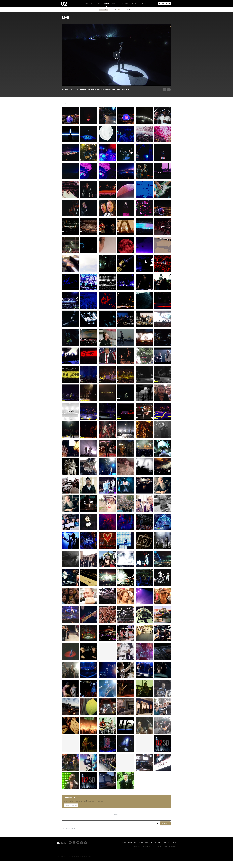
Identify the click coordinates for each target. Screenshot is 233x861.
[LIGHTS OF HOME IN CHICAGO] (107, 326)
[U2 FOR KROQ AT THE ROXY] (162, 437)
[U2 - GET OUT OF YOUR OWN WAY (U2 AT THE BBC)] (125, 327)
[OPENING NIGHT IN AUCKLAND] (88, 511)
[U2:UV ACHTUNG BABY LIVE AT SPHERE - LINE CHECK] (144, 160)
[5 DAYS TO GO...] (88, 271)
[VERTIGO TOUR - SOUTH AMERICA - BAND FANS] (162, 714)
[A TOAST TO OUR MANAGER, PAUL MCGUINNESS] (70, 474)
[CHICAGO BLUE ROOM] (70, 585)
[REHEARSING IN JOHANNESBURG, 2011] (144, 493)
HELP (165, 846)
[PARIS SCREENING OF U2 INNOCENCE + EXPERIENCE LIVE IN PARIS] (144, 363)
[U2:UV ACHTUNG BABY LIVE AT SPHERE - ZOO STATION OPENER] (162, 216)
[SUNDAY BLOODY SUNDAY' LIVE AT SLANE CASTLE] (162, 677)
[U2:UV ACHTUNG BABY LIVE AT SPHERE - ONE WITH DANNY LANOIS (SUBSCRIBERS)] (144, 123)
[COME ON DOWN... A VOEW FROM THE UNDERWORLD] (88, 585)
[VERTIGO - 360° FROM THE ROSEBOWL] (88, 548)
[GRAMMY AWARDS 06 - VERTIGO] (88, 770)
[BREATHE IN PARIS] (125, 622)
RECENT (104, 9)
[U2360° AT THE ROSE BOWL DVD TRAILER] (162, 530)
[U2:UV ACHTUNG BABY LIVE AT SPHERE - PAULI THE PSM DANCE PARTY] (107, 160)
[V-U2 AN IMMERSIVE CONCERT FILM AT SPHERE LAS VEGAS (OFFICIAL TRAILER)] (70, 142)
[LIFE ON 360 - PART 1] (125, 641)
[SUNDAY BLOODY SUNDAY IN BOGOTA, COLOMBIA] (88, 345)
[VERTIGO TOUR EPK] (88, 659)
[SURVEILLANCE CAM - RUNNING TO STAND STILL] (70, 567)
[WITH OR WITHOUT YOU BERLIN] (70, 622)
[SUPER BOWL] (125, 733)
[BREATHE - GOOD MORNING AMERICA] (162, 733)
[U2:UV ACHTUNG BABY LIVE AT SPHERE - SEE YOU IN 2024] (70, 197)
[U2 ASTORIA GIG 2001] (162, 770)
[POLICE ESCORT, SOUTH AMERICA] (70, 714)
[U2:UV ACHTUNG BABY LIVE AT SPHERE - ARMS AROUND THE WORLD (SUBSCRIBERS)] (107, 142)
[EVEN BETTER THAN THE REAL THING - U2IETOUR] (70, 456)
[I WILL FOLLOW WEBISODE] (125, 659)
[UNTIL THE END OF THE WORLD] (70, 326)
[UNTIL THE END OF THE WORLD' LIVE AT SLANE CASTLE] (70, 696)
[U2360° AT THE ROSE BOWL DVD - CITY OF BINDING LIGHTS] (144, 530)
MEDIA (141, 842)
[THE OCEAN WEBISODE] (144, 659)
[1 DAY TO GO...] (125, 253)
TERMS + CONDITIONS (148, 846)
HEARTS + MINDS (156, 842)
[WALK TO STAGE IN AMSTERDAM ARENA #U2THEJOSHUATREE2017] (107, 345)
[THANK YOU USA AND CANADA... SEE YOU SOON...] (107, 419)
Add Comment (165, 823)
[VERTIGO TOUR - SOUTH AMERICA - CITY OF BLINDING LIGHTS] (70, 733)
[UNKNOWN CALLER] (107, 604)
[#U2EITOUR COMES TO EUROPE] (144, 308)
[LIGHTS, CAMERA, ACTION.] (162, 641)
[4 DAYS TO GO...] (70, 271)
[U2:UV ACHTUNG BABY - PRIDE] (88, 216)
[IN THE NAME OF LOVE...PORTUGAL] (70, 308)
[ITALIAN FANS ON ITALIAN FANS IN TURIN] (162, 400)
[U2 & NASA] (70, 530)
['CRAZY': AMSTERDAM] (144, 604)
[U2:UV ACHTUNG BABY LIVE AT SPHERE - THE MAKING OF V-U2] (125, 123)
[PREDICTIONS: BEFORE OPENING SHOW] (144, 641)
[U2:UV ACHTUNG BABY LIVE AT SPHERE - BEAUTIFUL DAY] (144, 142)
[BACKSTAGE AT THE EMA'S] (88, 567)
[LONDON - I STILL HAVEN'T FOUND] (144, 585)
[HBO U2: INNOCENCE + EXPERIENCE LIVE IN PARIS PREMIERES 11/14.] (107, 400)
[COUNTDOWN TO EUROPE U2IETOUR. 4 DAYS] (70, 419)
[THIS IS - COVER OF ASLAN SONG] (107, 456)
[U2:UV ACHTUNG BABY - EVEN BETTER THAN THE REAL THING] (70, 216)
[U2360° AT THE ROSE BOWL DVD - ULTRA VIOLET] (125, 530)
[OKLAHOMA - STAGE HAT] (107, 567)
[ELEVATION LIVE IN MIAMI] (144, 733)
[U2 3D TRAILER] (162, 751)
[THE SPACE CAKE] (144, 622)
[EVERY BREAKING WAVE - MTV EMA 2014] (88, 456)
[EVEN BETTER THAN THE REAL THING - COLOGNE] (125, 308)
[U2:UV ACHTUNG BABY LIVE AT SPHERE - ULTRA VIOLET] (88, 179)
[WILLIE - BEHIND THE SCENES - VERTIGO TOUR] (107, 788)
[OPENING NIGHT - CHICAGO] (107, 585)
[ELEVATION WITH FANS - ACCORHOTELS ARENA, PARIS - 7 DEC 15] (107, 382)
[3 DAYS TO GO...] (162, 253)
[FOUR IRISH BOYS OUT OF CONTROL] (144, 456)
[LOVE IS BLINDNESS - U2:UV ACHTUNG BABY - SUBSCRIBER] (144, 197)
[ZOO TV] (125, 548)
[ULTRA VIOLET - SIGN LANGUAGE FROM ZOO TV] (88, 530)
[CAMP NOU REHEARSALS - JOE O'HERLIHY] (107, 641)
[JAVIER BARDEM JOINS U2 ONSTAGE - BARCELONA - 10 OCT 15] (88, 400)
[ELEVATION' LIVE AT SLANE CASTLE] (125, 677)
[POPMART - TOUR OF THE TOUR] (88, 714)
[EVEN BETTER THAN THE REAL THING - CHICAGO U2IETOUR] (107, 437)
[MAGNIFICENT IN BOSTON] (162, 548)
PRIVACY (159, 846)
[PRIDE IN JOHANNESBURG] (125, 493)
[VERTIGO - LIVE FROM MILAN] (107, 548)
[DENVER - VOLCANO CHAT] (144, 437)
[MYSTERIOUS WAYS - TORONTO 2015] (88, 437)
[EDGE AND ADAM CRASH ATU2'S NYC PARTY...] (125, 419)
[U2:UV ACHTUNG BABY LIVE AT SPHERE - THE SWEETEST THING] (162, 160)
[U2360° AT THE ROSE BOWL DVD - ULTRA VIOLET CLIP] (107, 530)
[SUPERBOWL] (107, 751)
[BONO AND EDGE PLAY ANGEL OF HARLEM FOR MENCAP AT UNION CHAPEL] (70, 770)
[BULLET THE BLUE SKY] (125, 696)
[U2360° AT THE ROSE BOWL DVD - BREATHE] (70, 548)
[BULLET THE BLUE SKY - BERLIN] (144, 345)
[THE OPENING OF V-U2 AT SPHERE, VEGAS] (162, 123)
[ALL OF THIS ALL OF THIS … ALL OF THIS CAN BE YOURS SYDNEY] (70, 253)
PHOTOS (115, 9)
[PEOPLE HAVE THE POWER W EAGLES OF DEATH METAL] (88, 382)
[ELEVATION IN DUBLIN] (162, 271)
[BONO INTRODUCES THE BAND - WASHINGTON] (144, 567)
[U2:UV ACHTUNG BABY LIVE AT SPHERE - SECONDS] (125, 160)
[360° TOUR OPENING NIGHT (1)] (88, 641)
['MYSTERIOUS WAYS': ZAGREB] (162, 585)
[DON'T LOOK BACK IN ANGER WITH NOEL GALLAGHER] (162, 345)
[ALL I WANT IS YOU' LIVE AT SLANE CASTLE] (88, 677)
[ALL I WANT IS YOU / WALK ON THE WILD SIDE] (88, 197)
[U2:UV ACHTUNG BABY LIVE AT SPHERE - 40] (162, 142)
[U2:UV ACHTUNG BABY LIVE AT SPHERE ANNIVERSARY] (70, 123)
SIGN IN (168, 4)
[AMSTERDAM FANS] (125, 604)
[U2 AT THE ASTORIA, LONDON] (144, 770)
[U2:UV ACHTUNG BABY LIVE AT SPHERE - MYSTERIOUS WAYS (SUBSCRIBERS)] (162, 179)
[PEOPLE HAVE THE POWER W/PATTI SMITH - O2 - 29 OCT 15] (162, 382)
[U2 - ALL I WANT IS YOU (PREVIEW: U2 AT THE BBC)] (144, 326)
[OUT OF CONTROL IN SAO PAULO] (144, 474)
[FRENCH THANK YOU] (107, 622)
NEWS (124, 842)
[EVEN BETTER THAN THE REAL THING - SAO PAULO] (162, 474)
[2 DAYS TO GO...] (144, 253)
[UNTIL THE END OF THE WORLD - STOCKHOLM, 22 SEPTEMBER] (125, 400)
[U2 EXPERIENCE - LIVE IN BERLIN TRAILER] (144, 234)
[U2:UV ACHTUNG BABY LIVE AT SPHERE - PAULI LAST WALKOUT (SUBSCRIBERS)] (125, 142)
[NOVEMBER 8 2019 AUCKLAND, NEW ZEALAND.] (107, 253)
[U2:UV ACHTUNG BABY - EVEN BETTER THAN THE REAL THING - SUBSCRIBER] (162, 197)
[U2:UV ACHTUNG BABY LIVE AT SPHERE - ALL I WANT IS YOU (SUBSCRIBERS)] (88, 123)
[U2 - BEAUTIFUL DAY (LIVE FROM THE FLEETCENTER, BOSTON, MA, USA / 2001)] (125, 234)
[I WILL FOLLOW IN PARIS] (88, 308)
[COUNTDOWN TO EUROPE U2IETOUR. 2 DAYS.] (144, 400)
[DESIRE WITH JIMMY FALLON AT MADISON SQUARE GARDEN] (162, 419)
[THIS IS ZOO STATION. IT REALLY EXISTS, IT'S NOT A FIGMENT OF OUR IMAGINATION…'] (107, 271)
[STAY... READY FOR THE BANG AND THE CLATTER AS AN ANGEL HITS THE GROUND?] (107, 290)
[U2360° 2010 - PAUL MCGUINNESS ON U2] (162, 511)
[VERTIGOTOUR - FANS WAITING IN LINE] (107, 770)
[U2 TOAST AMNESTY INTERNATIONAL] (107, 474)
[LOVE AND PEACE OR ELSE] (70, 659)
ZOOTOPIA (166, 842)
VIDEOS (128, 9)
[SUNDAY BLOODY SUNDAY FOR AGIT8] (125, 456)
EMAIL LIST (137, 846)
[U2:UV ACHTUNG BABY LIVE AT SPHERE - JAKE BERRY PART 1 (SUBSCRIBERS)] (107, 123)
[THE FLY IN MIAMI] (162, 456)
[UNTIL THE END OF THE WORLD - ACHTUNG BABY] (125, 788)
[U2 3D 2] (88, 788)
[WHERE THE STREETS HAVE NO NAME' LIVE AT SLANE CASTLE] (88, 696)
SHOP (174, 842)
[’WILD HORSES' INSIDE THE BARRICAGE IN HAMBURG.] (144, 290)
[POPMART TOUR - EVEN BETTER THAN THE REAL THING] (107, 714)
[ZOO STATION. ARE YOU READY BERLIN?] (125, 271)
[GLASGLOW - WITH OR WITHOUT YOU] (125, 585)
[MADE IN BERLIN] (88, 622)
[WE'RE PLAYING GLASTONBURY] (88, 493)
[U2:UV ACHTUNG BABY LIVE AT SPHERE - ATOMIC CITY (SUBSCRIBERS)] (88, 160)
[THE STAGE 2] (162, 622)
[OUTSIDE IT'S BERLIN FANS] (162, 604)
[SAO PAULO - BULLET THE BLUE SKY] (162, 326)
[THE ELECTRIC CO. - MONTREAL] (125, 437)
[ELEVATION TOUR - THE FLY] (144, 696)
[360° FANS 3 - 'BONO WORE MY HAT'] (144, 511)
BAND (147, 842)
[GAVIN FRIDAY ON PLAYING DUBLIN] (88, 604)
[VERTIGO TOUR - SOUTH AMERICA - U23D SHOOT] (88, 733)
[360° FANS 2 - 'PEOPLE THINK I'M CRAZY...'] (125, 511)
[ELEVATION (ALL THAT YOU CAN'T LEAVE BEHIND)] (144, 548)
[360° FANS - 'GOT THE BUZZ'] (107, 511)
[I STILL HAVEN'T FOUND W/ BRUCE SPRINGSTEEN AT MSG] (88, 419)
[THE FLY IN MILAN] (88, 290)
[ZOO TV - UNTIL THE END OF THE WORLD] (107, 733)
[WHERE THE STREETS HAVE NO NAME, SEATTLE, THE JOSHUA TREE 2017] (88, 363)
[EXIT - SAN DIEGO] (70, 345)
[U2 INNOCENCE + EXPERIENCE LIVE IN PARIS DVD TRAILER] (70, 382)
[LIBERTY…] (107, 363)
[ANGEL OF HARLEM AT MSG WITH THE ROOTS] (144, 419)
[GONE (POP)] (70, 788)
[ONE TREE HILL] (125, 751)
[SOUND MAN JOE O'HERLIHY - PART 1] (70, 511)
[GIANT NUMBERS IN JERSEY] (162, 567)
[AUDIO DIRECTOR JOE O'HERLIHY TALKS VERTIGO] (162, 659)
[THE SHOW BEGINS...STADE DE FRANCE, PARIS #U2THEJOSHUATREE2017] (125, 345)
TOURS (130, 842)
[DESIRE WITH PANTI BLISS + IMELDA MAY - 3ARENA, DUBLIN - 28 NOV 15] (125, 382)
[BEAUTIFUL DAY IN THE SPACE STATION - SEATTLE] (88, 474)
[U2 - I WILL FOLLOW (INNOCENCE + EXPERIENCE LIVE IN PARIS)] (162, 363)
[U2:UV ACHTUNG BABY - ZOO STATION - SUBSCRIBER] (107, 216)
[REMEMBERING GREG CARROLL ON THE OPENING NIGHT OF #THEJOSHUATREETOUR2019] (88, 253)
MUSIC (136, 842)
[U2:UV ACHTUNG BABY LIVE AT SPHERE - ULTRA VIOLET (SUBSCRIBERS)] (107, 179)
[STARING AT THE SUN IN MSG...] (162, 308)
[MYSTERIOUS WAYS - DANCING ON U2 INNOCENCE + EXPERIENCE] (125, 363)
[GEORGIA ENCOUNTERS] (125, 567)
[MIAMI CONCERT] (162, 696)
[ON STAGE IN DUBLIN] (70, 604)
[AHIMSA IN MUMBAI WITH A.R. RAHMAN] (162, 234)
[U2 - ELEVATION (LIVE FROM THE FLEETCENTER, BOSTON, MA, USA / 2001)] (88, 234)
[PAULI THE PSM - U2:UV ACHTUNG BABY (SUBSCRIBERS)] (125, 197)
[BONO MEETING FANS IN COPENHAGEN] (162, 290)
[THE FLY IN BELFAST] (70, 290)
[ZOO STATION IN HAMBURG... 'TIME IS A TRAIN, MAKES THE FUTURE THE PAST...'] (125, 290)
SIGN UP (161, 4)
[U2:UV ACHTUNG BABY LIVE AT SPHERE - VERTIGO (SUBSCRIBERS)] (70, 179)
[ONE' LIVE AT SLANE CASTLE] (144, 677)
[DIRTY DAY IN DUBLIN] (144, 271)
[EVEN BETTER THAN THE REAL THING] (70, 493)
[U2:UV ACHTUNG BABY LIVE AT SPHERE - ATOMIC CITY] (70, 160)
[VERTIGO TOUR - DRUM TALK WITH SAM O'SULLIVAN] (125, 714)
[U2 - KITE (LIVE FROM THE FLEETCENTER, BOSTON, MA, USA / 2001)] (70, 234)
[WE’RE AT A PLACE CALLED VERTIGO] (107, 308)
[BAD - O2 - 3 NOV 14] (144, 382)
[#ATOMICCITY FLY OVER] (125, 179)
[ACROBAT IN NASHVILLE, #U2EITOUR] (88, 326)
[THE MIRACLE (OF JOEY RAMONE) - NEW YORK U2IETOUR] (70, 437)
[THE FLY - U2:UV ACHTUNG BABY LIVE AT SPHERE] (144, 216)
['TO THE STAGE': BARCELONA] (70, 641)
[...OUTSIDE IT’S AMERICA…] (70, 363)
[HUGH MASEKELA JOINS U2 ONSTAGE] (107, 493)
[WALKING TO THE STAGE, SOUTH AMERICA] (70, 677)
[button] (145, 4)
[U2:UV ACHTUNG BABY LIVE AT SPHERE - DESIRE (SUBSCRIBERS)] (88, 142)
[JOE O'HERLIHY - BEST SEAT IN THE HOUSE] (162, 493)
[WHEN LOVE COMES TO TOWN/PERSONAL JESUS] (107, 197)
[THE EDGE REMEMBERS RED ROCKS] (125, 474)
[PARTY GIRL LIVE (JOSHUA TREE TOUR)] (88, 751)
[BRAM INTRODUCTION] (125, 216)
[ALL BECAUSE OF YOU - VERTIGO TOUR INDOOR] (107, 696)
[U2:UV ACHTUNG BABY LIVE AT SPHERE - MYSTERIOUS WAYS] (144, 179)
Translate (172, 846)
